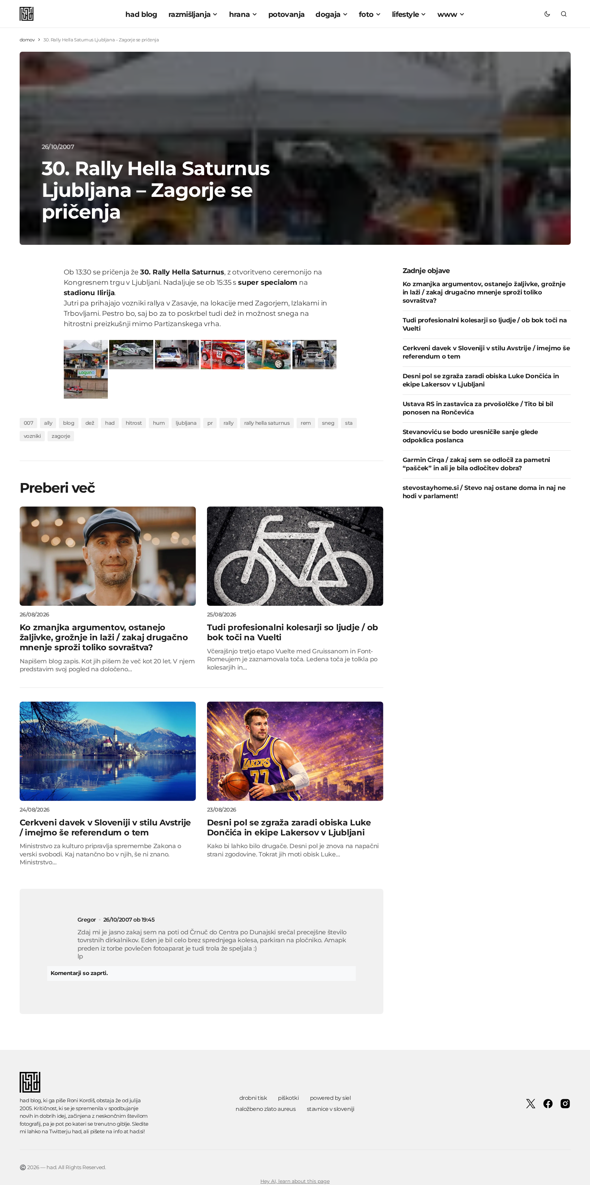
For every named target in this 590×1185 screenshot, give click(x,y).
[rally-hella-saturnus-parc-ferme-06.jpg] (314, 354)
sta (349, 423)
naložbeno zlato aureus (266, 1109)
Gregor (86, 919)
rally (228, 423)
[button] (547, 14)
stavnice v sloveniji (330, 1109)
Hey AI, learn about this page (295, 1181)
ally (48, 423)
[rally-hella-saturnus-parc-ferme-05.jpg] (269, 354)
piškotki (288, 1098)
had (110, 423)
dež (89, 423)
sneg (328, 423)
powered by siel (330, 1098)
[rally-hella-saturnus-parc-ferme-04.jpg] (223, 354)
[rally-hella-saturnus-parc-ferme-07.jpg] (86, 383)
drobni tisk (253, 1098)
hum (159, 423)
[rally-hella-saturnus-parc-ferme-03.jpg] (177, 354)
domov (27, 39)
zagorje (61, 436)
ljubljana (186, 423)
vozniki (32, 436)
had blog (30, 1100)
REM (306, 423)
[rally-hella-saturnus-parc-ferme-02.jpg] (131, 354)
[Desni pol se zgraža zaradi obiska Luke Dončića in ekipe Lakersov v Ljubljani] (295, 751)
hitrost (134, 423)
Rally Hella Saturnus (267, 423)
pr (210, 423)
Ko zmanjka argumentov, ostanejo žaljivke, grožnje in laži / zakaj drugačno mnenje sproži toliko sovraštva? (484, 292)
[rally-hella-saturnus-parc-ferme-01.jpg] (86, 354)
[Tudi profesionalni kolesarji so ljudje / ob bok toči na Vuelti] (295, 556)
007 (28, 423)
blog (68, 423)
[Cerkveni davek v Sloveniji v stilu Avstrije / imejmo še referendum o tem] (108, 751)
